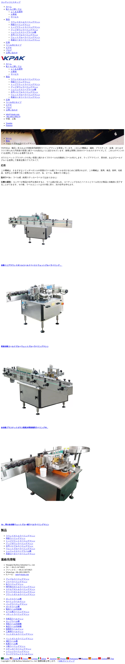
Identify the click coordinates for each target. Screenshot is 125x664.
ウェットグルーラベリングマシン (25, 37)
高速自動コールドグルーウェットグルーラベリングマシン (25, 346)
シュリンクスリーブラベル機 (23, 32)
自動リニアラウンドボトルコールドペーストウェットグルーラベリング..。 (31, 265)
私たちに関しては (13, 9)
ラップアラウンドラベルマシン (19, 654)
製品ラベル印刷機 (13, 609)
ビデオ (9, 48)
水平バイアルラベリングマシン (24, 35)
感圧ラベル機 (12, 641)
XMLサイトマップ (66, 661)
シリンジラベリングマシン (17, 651)
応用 (8, 42)
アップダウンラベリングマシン (24, 30)
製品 (8, 19)
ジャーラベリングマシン (16, 582)
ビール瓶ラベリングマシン (17, 612)
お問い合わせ (12, 53)
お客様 (14, 14)
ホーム (9, 7)
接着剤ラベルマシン (14, 629)
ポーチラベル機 (13, 607)
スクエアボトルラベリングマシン (20, 589)
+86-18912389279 (13, 116)
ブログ (9, 50)
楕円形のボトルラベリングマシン (20, 587)
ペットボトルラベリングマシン (19, 634)
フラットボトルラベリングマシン (20, 594)
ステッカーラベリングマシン (18, 649)
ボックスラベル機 (13, 599)
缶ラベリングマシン (14, 584)
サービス (15, 17)
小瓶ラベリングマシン (15, 646)
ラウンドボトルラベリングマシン (25, 22)
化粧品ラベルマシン (14, 619)
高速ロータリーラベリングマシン (25, 40)
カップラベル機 (13, 621)
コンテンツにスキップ (11, 2)
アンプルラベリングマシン (17, 579)
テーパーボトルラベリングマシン (20, 592)
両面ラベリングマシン (20, 25)
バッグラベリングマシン (16, 604)
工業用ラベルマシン (14, 631)
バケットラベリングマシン (17, 614)
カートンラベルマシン (15, 601)
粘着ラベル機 (12, 644)
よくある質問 (16, 12)
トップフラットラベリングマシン (25, 27)
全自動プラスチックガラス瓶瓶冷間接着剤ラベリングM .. (24, 427)
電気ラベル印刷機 (13, 624)
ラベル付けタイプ (13, 45)
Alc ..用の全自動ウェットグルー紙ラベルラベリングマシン (25, 524)
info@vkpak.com (12, 114)
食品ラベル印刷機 (13, 626)
